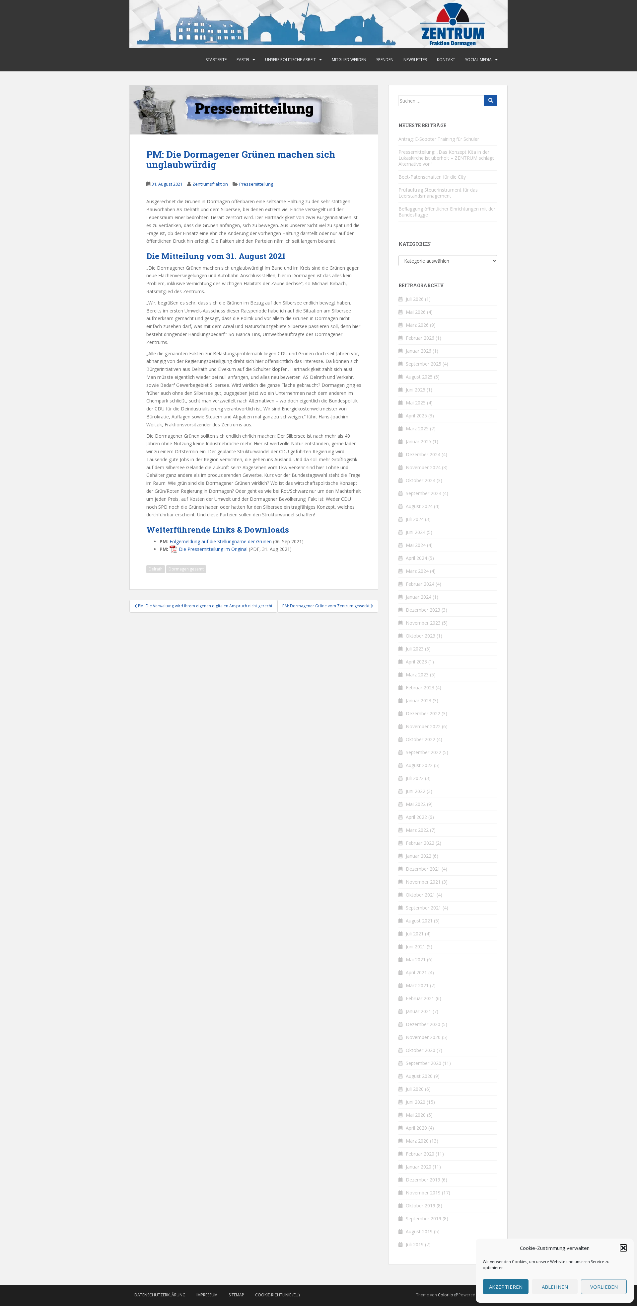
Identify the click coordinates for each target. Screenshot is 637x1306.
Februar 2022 (420, 843)
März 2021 (417, 985)
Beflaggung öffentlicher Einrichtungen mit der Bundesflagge (446, 212)
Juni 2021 (415, 946)
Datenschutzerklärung (159, 1295)
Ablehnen (555, 1286)
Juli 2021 (415, 933)
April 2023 (416, 661)
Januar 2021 (418, 1011)
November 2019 (423, 1192)
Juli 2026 (415, 299)
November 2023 (423, 623)
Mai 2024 (416, 545)
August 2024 (419, 506)
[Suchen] (490, 100)
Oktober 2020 (420, 1050)
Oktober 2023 (420, 636)
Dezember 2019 (423, 1179)
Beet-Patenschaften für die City (432, 177)
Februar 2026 (420, 338)
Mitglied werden (349, 59)
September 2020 (423, 1063)
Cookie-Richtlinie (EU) (277, 1295)
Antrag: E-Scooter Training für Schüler (438, 139)
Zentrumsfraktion (210, 184)
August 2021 (419, 920)
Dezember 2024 (423, 454)
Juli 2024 (415, 519)
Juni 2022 (415, 791)
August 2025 (419, 377)
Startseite (216, 59)
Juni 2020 (415, 1102)
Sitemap (236, 1295)
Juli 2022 (415, 778)
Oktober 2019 (420, 1205)
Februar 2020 (420, 1154)
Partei (243, 59)
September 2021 (423, 908)
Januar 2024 (418, 597)
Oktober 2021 (420, 895)
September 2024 (423, 493)
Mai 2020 (416, 1115)
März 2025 (417, 428)
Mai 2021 (416, 959)
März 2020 (417, 1141)
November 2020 (423, 1037)
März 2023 (417, 674)
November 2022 (423, 726)
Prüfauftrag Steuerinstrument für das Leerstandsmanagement (438, 193)
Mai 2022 (416, 804)
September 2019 (423, 1218)
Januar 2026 (418, 351)
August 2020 (419, 1076)
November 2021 (423, 882)
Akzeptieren (506, 1286)
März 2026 (417, 325)
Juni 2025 (415, 390)
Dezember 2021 (423, 869)
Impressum (207, 1295)
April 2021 (416, 972)
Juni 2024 (415, 532)
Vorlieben (604, 1286)
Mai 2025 (416, 402)
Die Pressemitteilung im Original (213, 549)
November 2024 (423, 467)
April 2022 (416, 817)
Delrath (156, 569)
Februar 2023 (420, 687)
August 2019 (419, 1231)
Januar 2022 (418, 856)
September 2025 (423, 364)
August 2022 (419, 765)
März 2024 (417, 571)
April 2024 (416, 558)
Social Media (478, 59)
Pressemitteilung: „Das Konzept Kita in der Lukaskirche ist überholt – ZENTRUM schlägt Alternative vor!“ (446, 158)
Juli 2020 (415, 1089)
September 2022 (423, 752)
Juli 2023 (415, 649)
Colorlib (445, 1295)
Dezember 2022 (423, 713)
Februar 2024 (420, 584)
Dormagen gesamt (186, 569)
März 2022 (417, 830)
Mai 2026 (416, 312)
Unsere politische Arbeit (290, 59)
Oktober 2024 (420, 480)
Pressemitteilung (256, 184)
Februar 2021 (420, 998)
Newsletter (415, 59)
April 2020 (416, 1128)
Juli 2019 (415, 1244)
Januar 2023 (418, 700)
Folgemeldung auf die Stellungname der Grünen (221, 541)
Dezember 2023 (423, 610)
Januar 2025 (418, 441)
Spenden (384, 59)
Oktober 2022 (420, 739)
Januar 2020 (418, 1167)
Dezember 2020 (423, 1024)
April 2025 (416, 415)
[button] (623, 1248)
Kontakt (446, 59)
